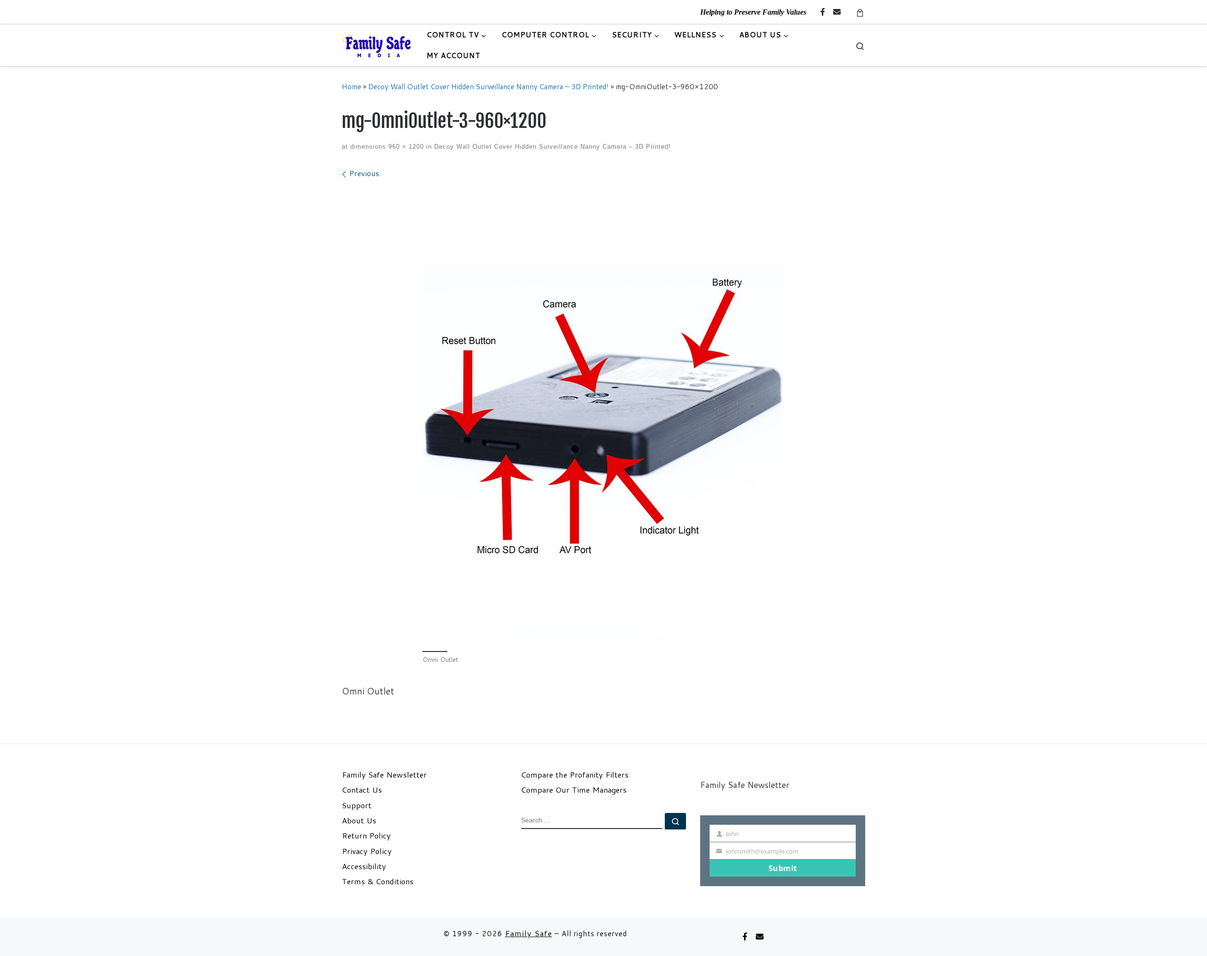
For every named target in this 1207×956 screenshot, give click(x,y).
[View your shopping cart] (860, 12)
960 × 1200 (405, 146)
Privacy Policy (367, 851)
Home (351, 86)
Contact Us (362, 790)
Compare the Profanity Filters (574, 775)
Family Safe (528, 933)
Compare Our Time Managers (574, 790)
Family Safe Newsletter (384, 775)
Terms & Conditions (377, 881)
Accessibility (364, 866)
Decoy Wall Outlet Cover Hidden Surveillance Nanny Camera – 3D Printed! (488, 86)
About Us (359, 820)
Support (357, 805)
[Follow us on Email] (837, 12)
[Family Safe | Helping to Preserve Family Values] (377, 45)
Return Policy (366, 835)
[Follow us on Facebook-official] (822, 12)
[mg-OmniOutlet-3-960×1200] (603, 413)
